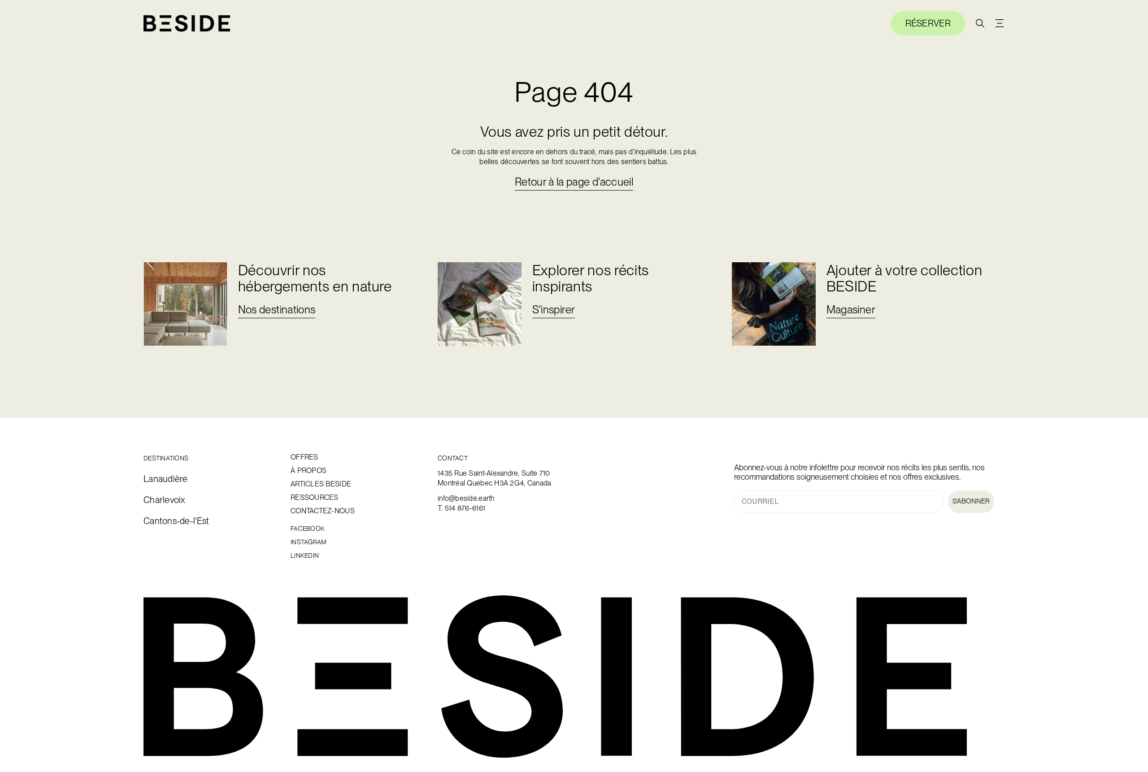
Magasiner (850, 309)
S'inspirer (553, 309)
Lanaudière (166, 479)
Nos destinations (277, 309)
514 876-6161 (465, 508)
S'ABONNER (971, 501)
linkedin (305, 555)
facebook (308, 528)
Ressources (315, 497)
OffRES (304, 457)
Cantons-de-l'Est (176, 521)
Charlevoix (164, 500)
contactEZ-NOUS (323, 511)
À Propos (308, 470)
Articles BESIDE (321, 484)
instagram (308, 542)
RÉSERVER (928, 23)
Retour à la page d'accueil (574, 181)
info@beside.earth (466, 498)
